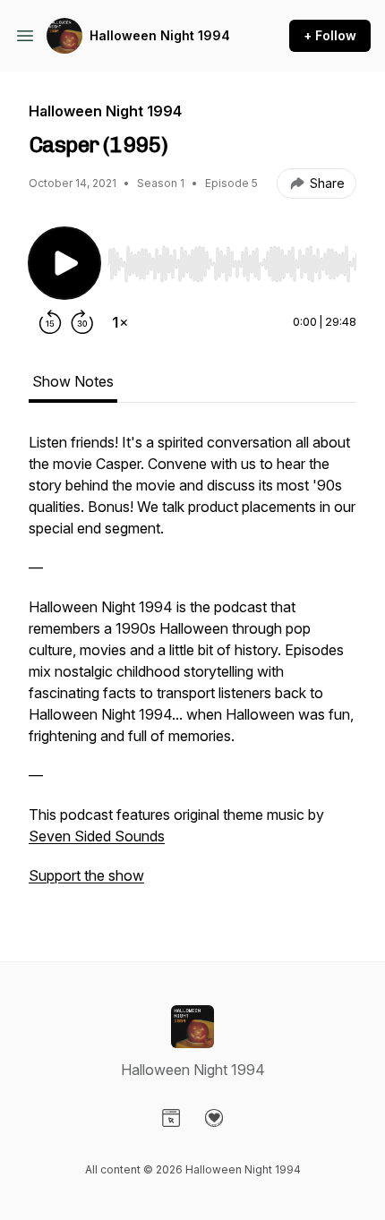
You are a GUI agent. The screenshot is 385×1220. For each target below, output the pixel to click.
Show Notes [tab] (73, 381)
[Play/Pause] (64, 263)
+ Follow (330, 35)
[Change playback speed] (120, 322)
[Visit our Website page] (171, 1118)
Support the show (86, 875)
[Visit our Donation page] (214, 1118)
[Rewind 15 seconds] (50, 322)
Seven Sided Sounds (97, 836)
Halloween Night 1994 (160, 35)
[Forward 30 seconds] (82, 322)
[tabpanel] (192, 667)
